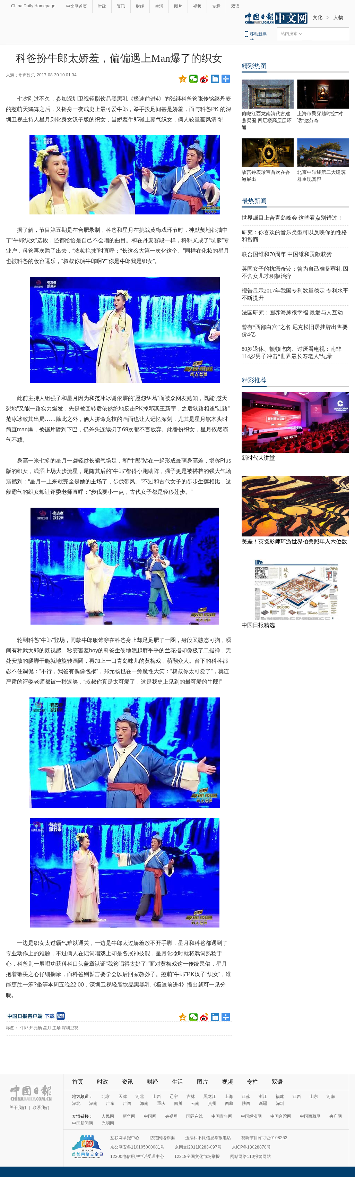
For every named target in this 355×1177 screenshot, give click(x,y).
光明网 (108, 1123)
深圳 (280, 1103)
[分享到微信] (193, 79)
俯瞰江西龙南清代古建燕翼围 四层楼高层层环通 (267, 120)
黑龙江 (210, 1096)
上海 (229, 1096)
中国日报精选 (258, 625)
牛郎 (24, 1027)
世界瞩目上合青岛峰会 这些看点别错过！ (292, 218)
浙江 (263, 1096)
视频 (197, 6)
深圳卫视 (70, 1027)
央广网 (335, 1116)
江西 (297, 1096)
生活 (159, 6)
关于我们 (17, 1107)
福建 (280, 1096)
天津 (123, 1096)
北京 (106, 1096)
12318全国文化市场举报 (197, 1156)
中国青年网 (221, 1116)
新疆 (263, 1103)
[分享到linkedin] (215, 79)
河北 (140, 1096)
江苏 (246, 1096)
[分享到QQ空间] (183, 79)
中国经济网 (251, 1116)
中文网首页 (76, 6)
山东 (314, 1096)
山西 (157, 1096)
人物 (338, 17)
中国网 (150, 1116)
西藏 (229, 1103)
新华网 (129, 1116)
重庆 (161, 1103)
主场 (56, 1027)
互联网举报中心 (124, 1137)
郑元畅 (35, 1027)
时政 (102, 6)
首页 (77, 1082)
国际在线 (194, 1116)
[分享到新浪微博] (204, 79)
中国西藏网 (310, 1116)
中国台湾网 (280, 1116)
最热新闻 (254, 200)
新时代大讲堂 (258, 458)
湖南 (93, 1103)
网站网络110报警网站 (250, 1156)
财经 (140, 6)
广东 (110, 1103)
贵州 (212, 1103)
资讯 (121, 6)
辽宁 (174, 1096)
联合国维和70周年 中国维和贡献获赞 (287, 254)
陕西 (246, 1103)
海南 (144, 1103)
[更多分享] (226, 79)
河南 (331, 1096)
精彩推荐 (254, 380)
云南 (195, 1103)
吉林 (191, 1096)
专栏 (216, 6)
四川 (178, 1103)
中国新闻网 (82, 1123)
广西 (127, 1103)
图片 (178, 6)
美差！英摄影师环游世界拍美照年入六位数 (294, 541)
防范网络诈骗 (162, 1137)
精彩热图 (254, 65)
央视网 (171, 1116)
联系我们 (41, 1107)
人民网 (108, 1116)
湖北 (76, 1103)
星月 (47, 1027)
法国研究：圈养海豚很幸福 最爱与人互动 (292, 312)
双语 (235, 6)
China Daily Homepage (33, 5)
